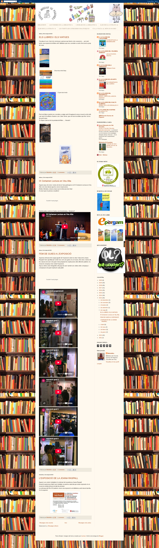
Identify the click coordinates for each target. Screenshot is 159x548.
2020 (100, 280)
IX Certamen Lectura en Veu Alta (55, 181)
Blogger (101, 536)
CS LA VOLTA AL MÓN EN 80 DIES (104, 28)
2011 (100, 337)
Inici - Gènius (103, 155)
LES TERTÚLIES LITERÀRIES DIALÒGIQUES (74, 28)
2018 (100, 285)
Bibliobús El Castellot (106, 142)
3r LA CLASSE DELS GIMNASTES (105, 65)
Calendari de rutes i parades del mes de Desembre (112, 145)
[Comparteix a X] (72, 172)
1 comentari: (61, 517)
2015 (100, 292)
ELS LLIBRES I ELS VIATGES (54, 37)
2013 (100, 298)
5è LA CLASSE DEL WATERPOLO (105, 94)
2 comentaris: (61, 172)
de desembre (105, 300)
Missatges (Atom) (53, 526)
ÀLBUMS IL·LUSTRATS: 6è (109, 25)
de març (103, 327)
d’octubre (103, 305)
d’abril (102, 324)
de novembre (105, 302)
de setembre (104, 307)
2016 (100, 290)
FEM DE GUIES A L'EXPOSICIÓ (55, 253)
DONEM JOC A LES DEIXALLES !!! (108, 105)
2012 (100, 335)
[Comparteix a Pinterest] (75, 172)
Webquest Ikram (111, 68)
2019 (100, 282)
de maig (103, 310)
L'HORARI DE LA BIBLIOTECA (86, 25)
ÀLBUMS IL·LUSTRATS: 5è (47, 28)
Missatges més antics (84, 523)
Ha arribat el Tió (103, 111)
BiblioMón (111, 353)
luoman (83, 536)
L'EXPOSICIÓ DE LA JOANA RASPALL (58, 478)
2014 (100, 295)
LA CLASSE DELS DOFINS (107, 110)
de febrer (103, 329)
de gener (103, 332)
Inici (66, 523)
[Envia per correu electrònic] (68, 172)
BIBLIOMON (42, 25)
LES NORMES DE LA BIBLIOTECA (61, 25)
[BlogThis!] (70, 172)
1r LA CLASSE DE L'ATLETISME (104, 37)
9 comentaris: (61, 245)
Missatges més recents (46, 523)
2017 (100, 288)
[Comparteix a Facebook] (74, 172)
